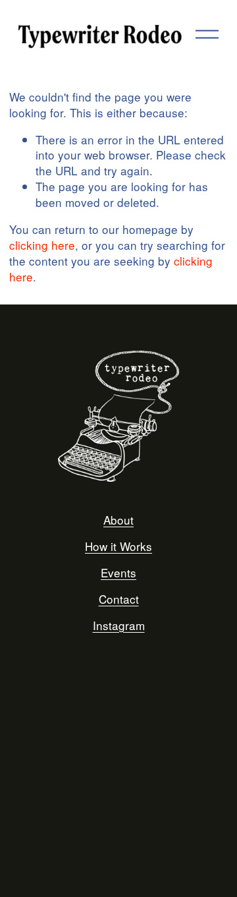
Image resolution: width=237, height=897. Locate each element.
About (118, 520)
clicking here (42, 245)
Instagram (119, 625)
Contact (119, 599)
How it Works (118, 546)
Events (118, 573)
